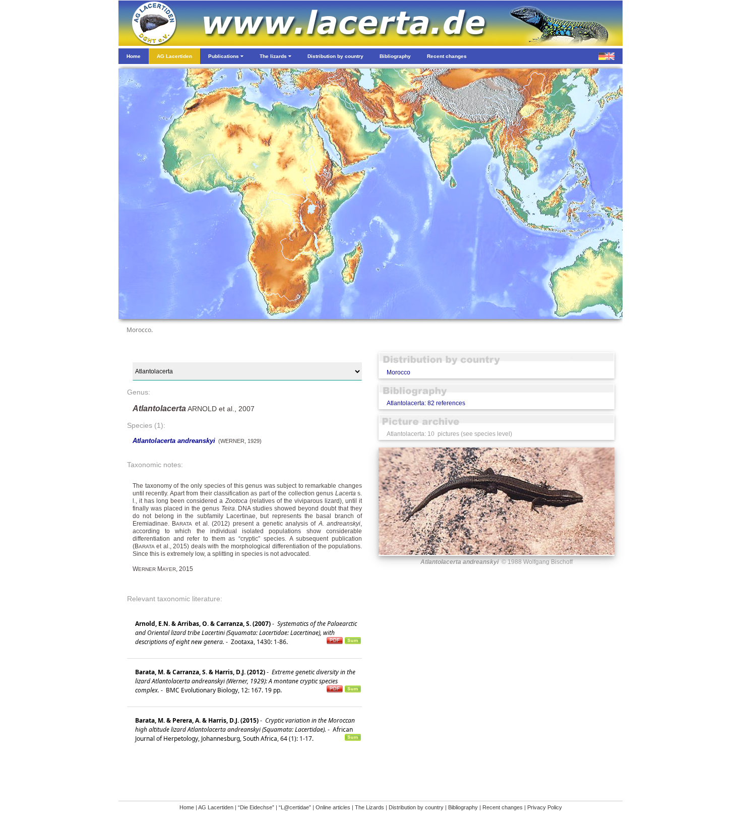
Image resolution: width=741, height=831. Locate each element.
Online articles (333, 807)
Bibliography (463, 807)
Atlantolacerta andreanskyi (174, 440)
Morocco (398, 372)
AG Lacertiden (215, 807)
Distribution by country (416, 807)
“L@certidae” (295, 807)
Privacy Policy (544, 807)
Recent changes (502, 807)
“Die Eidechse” (256, 807)
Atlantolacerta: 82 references (426, 403)
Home (186, 807)
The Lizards (369, 807)
